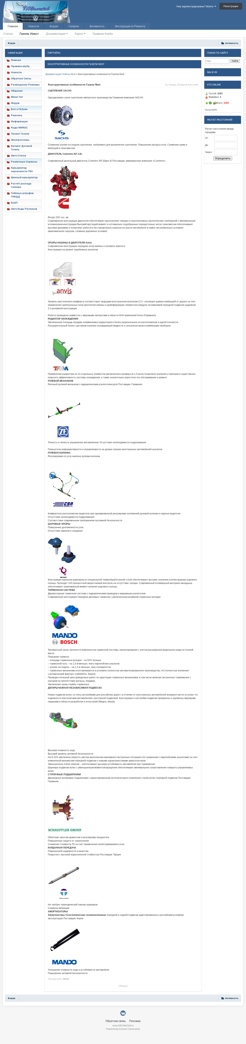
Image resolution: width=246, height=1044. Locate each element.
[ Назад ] (123, 986)
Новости (33, 26)
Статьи (8, 33)
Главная (13, 26)
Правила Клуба (102, 33)
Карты (79, 33)
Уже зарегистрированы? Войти (195, 6)
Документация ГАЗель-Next (61, 74)
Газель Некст (29, 33)
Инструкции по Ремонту (130, 26)
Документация (56, 33)
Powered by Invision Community (123, 1029)
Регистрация (231, 6)
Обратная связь (116, 1021)
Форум (54, 26)
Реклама (134, 1021)
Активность (97, 26)
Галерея (74, 26)
